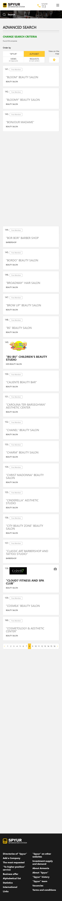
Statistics (8, 882)
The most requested (14, 862)
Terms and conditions (44, 889)
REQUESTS (34, 59)
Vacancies (37, 885)
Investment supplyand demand (42, 862)
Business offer (10, 874)
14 (48, 646)
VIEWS (13, 59)
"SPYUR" (13, 53)
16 (54, 646)
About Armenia (40, 868)
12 (42, 646)
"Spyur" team (39, 881)
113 (44, 6)
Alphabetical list (12, 878)
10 (35, 646)
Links (6, 891)
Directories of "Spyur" (15, 853)
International (10, 887)
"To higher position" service (14, 868)
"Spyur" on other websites (41, 855)
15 (51, 646)
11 (39, 646)
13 (45, 646)
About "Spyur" (40, 872)
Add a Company (11, 858)
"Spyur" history (40, 876)
